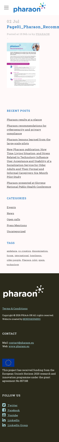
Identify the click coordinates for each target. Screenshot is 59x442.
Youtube (12, 415)
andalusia (12, 251)
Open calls (13, 219)
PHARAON (43, 34)
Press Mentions (17, 225)
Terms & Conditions (15, 308)
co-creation (24, 251)
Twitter (12, 405)
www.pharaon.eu (19, 346)
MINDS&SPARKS (32, 319)
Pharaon (26, 260)
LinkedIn (13, 420)
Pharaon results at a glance (24, 119)
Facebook (13, 410)
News (10, 213)
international (22, 255)
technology (13, 264)
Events (11, 207)
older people (14, 260)
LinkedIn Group (17, 425)
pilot (34, 260)
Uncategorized (16, 231)
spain (41, 260)
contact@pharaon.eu (21, 342)
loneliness (35, 255)
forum (10, 255)
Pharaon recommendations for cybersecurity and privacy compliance (26, 129)
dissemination (40, 251)
